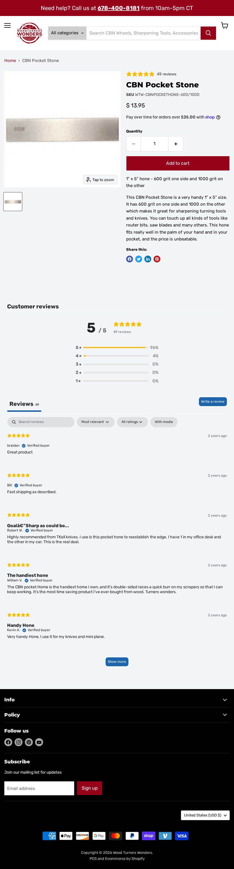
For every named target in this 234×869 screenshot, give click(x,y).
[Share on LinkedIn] (147, 259)
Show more (117, 662)
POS (93, 858)
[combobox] (143, 33)
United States (202, 815)
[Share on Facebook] (129, 259)
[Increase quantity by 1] (176, 143)
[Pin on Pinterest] (157, 259)
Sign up (90, 788)
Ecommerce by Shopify (125, 858)
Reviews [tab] (24, 403)
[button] (117, 347)
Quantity (134, 131)
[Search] (208, 33)
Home (10, 60)
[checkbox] (163, 422)
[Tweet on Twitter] (138, 259)
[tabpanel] (117, 544)
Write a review (213, 402)
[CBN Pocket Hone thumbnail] (13, 201)
